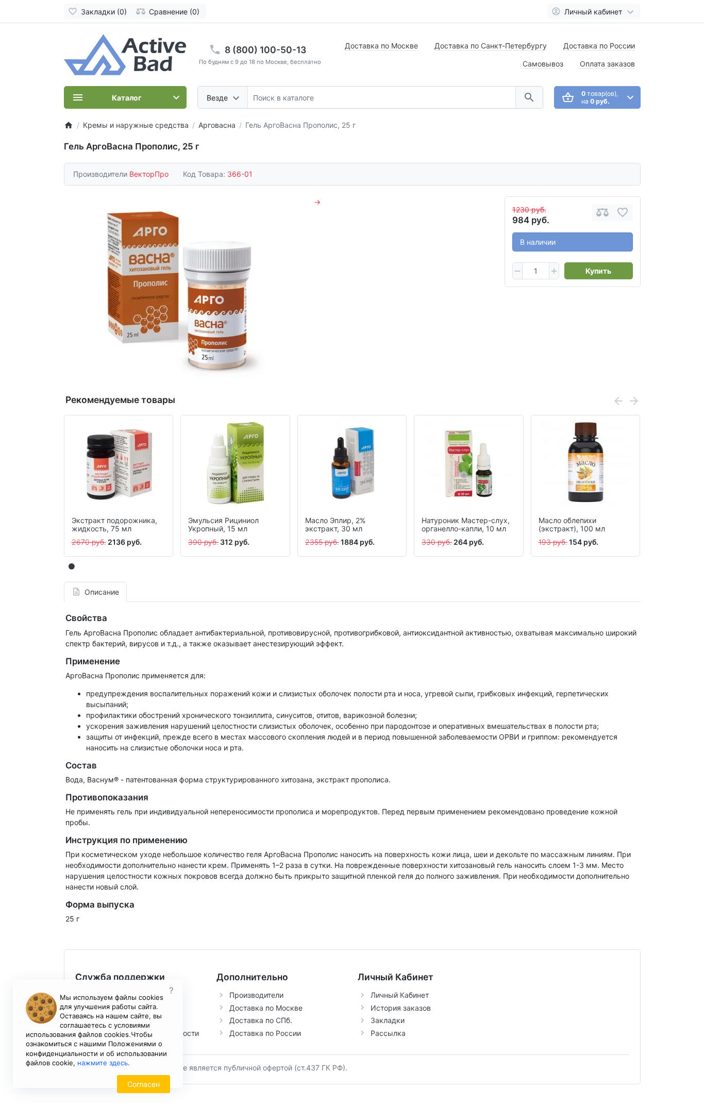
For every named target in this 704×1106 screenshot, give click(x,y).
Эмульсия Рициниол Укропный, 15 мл (223, 524)
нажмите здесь (102, 1063)
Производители (256, 995)
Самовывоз (543, 63)
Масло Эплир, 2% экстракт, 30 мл (335, 524)
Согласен (143, 1084)
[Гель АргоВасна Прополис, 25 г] (181, 288)
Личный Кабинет (400, 995)
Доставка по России (599, 45)
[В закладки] (622, 212)
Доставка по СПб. (260, 1020)
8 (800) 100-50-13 (265, 49)
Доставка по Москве (381, 45)
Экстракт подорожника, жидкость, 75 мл (114, 524)
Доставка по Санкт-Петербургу (490, 45)
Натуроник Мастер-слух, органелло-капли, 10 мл (466, 524)
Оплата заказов (607, 63)
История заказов (401, 1007)
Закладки (388, 1020)
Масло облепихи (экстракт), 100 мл (572, 524)
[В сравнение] (602, 212)
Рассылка (388, 1033)
